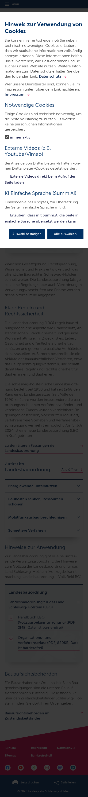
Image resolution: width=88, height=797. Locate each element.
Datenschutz (50, 76)
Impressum (14, 94)
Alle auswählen (65, 234)
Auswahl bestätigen (26, 234)
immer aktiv (20, 137)
